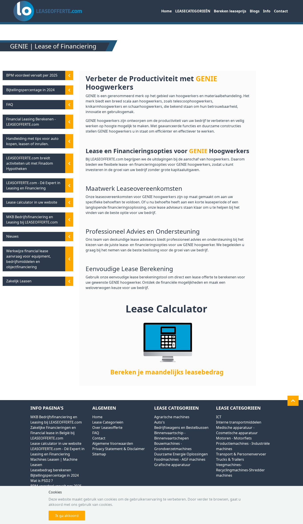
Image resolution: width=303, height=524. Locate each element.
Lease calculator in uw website (55, 443)
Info (266, 11)
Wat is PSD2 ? (41, 480)
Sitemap (99, 454)
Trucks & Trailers (230, 459)
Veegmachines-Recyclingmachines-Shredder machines (240, 470)
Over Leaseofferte (107, 427)
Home (166, 11)
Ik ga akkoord (67, 515)
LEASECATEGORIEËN (192, 11)
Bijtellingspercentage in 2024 (54, 475)
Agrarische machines (171, 416)
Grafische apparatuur (172, 464)
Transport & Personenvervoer (241, 454)
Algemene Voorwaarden (112, 443)
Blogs (255, 11)
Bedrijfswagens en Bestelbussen (181, 427)
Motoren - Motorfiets (234, 438)
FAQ (95, 432)
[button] (293, 401)
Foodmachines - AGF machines (179, 459)
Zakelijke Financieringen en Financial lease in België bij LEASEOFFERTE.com (53, 433)
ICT (218, 416)
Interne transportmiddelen (238, 422)
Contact (281, 11)
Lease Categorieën (107, 422)
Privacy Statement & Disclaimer (118, 448)
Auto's (159, 422)
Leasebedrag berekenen (50, 470)
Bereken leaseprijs (230, 11)
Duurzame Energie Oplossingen (181, 454)
